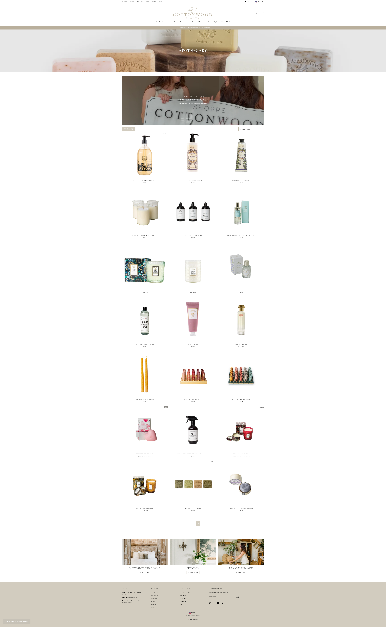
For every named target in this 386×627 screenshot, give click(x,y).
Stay (142, 1)
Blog (138, 1)
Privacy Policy (183, 598)
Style (215, 22)
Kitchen (200, 22)
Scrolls (168, 22)
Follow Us (193, 572)
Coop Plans (131, 1)
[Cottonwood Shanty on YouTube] (218, 603)
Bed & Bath (183, 22)
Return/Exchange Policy (185, 592)
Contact (160, 1)
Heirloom (192, 22)
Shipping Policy (183, 601)
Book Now (144, 572)
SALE (228, 22)
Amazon (147, 1)
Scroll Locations (154, 595)
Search (152, 607)
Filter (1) (130, 129)
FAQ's (181, 604)
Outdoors (208, 22)
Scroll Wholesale (154, 592)
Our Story (154, 1)
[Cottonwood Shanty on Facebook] (214, 603)
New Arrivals (159, 22)
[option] (193, 28)
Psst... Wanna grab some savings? (17, 621)
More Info (241, 572)
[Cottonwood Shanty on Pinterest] (222, 603)
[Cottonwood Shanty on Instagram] (210, 603)
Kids (222, 22)
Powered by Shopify (193, 619)
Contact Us (153, 604)
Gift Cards (153, 601)
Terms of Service (183, 595)
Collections (124, 1)
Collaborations (154, 598)
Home (175, 22)
